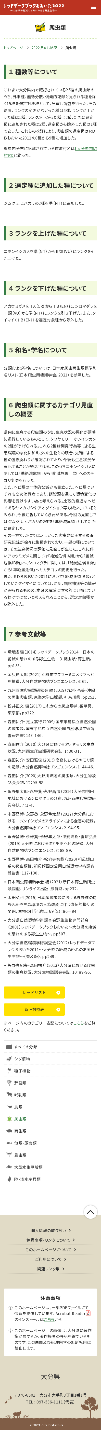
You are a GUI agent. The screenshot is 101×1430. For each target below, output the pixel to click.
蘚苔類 (20, 1083)
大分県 (50, 1376)
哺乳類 (20, 1095)
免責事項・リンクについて (48, 1240)
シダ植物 (22, 1059)
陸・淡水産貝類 (27, 1179)
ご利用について (48, 1259)
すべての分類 (25, 1047)
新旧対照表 (34, 1009)
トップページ (13, 47)
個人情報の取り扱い (48, 1230)
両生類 (20, 1131)
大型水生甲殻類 (28, 1167)
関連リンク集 (48, 1269)
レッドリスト (34, 992)
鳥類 (18, 1107)
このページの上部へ (90, 1212)
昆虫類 (20, 1155)
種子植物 (22, 1071)
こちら (78, 1023)
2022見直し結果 (44, 47)
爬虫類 (20, 1119)
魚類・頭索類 (25, 1143)
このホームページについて (48, 1249)
